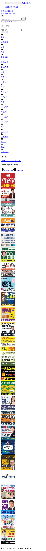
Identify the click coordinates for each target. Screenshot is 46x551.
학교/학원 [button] (4, 112)
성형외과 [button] (4, 57)
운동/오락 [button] (4, 117)
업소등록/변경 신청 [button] (8, 13)
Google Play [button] (8, 170)
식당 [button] (2, 37)
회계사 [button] (3, 127)
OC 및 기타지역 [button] (15, 161)
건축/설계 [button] (4, 137)
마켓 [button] (2, 102)
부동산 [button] (3, 87)
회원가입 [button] (14, 7)
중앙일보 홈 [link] (26, 3)
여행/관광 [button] (4, 67)
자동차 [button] (3, 92)
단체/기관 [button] (4, 152)
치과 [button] (2, 52)
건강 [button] (2, 77)
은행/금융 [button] (4, 97)
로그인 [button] (8, 7)
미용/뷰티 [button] (4, 62)
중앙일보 (7, 11)
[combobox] (11, 30)
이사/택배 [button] (4, 122)
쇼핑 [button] (2, 47)
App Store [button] (20, 170)
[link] (23, 180)
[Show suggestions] (2, 32)
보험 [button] (2, 72)
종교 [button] (2, 147)
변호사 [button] (3, 82)
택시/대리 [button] (4, 107)
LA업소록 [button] (5, 161)
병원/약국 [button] (4, 42)
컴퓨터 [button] (3, 142)
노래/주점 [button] (4, 132)
